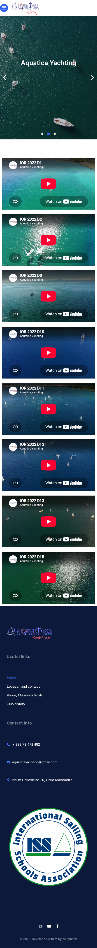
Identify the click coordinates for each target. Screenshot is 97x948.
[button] (42, 134)
